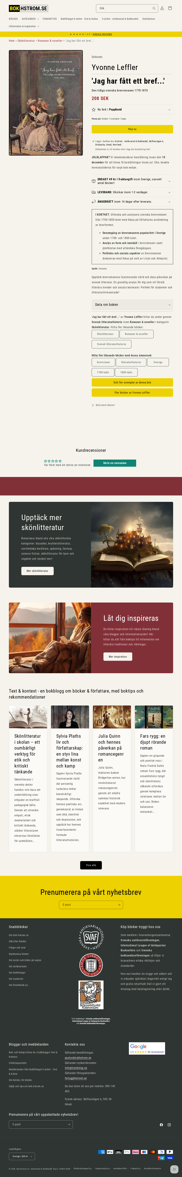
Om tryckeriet (16, 978)
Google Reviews (102, 34)
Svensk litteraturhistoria (111, 344)
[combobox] (127, 8)
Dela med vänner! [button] (105, 405)
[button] (30, 19)
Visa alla (91, 865)
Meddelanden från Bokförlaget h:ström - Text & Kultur (33, 1071)
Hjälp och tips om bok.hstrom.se (26, 1086)
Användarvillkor (120, 1168)
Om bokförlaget (17, 972)
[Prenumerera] (119, 905)
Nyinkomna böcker (19, 954)
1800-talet (126, 372)
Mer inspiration (118, 656)
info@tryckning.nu (76, 1068)
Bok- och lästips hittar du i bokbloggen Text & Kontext (33, 1054)
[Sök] (154, 8)
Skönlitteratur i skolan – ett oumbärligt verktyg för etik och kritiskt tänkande (27, 754)
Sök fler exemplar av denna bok (132, 382)
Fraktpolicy (136, 1168)
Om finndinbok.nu (18, 985)
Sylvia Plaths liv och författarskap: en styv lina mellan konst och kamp (69, 751)
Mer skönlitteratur (37, 571)
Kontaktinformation (152, 1168)
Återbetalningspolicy (83, 1168)
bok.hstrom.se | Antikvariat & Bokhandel (34, 1169)
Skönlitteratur (105, 334)
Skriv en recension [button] (115, 463)
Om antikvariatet (18, 966)
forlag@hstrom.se (76, 1078)
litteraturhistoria (131, 362)
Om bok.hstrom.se (19, 935)
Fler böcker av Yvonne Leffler (132, 392)
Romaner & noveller (136, 334)
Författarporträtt (17, 1063)
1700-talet (103, 372)
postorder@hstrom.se (78, 1057)
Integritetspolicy (102, 1168)
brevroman (103, 362)
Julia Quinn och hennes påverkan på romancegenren (111, 748)
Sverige (158, 362)
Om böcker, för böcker (20, 1080)
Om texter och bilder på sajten (25, 960)
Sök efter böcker (17, 941)
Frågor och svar (17, 947)
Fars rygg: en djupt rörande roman (153, 742)
